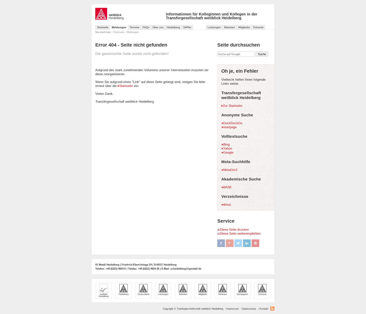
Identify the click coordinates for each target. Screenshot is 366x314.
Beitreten (229, 27)
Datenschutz (249, 308)
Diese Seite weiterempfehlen (240, 233)
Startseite (102, 27)
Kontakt (264, 308)
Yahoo (227, 148)
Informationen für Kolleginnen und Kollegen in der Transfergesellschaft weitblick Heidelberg (211, 16)
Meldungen (119, 27)
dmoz (227, 204)
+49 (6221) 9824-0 (116, 268)
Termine (134, 27)
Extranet (258, 27)
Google (228, 152)
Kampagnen (242, 294)
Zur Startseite (232, 106)
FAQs (146, 27)
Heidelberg (116, 16)
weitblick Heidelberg (104, 295)
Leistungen (214, 27)
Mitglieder (244, 27)
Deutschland (143, 294)
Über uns (158, 27)
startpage (230, 127)
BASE (227, 187)
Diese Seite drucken (234, 229)
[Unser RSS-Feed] (272, 309)
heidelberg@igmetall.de (187, 268)
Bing (226, 144)
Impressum (232, 308)
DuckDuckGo (232, 123)
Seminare (222, 294)
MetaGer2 (230, 170)
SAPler (187, 27)
